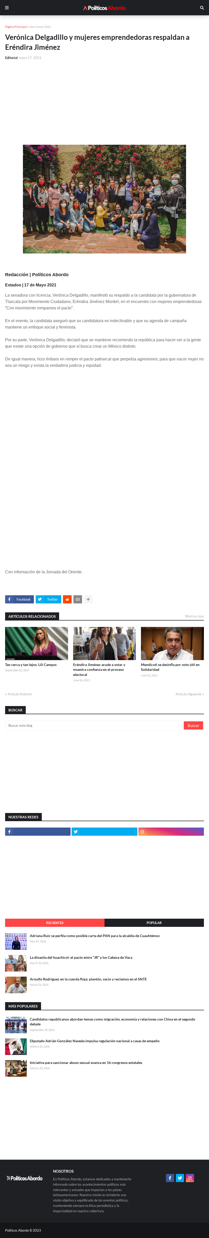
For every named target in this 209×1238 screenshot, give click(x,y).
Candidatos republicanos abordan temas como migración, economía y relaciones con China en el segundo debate (112, 1021)
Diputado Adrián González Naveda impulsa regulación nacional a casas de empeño (95, 1041)
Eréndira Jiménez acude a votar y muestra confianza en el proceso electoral (99, 669)
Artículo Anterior (20, 694)
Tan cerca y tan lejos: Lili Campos (31, 664)
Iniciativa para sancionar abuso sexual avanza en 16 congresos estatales (86, 1062)
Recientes (54, 923)
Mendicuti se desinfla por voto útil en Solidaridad (170, 667)
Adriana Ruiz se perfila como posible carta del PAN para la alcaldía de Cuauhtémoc (95, 935)
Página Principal (16, 27)
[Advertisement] (104, 102)
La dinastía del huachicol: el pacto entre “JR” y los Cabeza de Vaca (81, 957)
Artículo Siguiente (188, 694)
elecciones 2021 (40, 27)
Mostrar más (194, 616)
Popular (154, 923)
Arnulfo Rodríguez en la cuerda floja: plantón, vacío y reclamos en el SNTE (88, 979)
